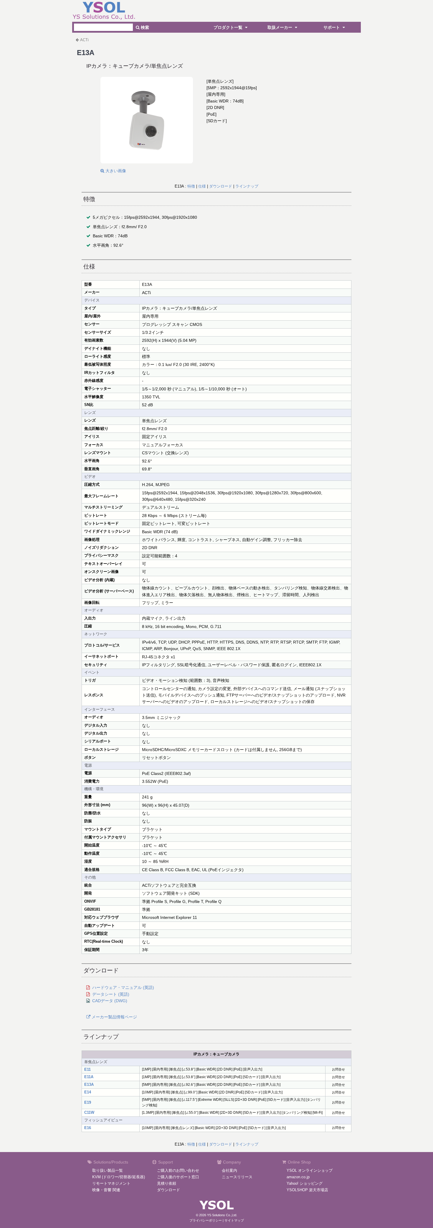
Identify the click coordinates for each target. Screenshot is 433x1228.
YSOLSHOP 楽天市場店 (307, 1190)
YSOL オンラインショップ (310, 1170)
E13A (89, 1084)
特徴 (191, 186)
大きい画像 (115, 170)
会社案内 (229, 1170)
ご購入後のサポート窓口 (178, 1177)
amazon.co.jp (298, 1177)
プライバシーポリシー (205, 1220)
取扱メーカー (280, 27)
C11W (89, 1112)
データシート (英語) (110, 994)
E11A (88, 1077)
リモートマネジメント (111, 1183)
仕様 (202, 186)
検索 (144, 27)
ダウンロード (220, 186)
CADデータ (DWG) (109, 1000)
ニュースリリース (237, 1177)
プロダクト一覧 (229, 27)
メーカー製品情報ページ (113, 1017)
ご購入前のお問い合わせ (178, 1170)
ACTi (84, 40)
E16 (87, 1128)
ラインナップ (246, 186)
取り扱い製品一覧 (107, 1170)
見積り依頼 (166, 1183)
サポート (332, 27)
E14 (87, 1092)
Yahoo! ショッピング (305, 1183)
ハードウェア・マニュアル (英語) (123, 987)
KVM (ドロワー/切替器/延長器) (118, 1177)
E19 (87, 1102)
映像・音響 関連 (106, 1190)
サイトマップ (234, 1220)
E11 (87, 1069)
